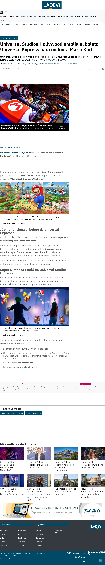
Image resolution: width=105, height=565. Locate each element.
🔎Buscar (93, 16)
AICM (48, 25)
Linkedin (39, 542)
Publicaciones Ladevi (59, 531)
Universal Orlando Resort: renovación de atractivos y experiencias (65, 466)
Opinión (77, 16)
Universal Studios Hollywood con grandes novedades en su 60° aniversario (40, 63)
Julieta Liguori (13, 147)
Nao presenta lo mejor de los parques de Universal (65, 491)
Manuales (24, 16)
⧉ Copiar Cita (86, 384)
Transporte (51, 16)
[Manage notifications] (100, 560)
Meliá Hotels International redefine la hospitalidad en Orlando (92, 492)
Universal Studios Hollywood (12, 413)
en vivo (95, 25)
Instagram (40, 538)
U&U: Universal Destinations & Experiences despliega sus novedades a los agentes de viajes (38, 494)
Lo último (11, 16)
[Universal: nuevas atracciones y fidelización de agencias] (12, 480)
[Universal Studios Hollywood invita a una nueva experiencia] (93, 453)
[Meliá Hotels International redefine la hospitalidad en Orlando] (93, 480)
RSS (84, 561)
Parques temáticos (34, 413)
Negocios (32, 16)
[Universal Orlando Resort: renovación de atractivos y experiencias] (66, 453)
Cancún (78, 25)
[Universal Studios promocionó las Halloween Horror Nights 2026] (12, 453)
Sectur (16, 25)
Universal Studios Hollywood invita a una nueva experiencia (92, 465)
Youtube (39, 545)
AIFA (71, 25)
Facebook (39, 534)
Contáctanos (80, 557)
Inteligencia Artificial (60, 25)
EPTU (17, 16)
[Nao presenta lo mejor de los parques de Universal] (66, 480)
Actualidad (4, 531)
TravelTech (41, 16)
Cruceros (69, 16)
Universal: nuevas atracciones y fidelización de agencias (12, 491)
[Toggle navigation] (5, 12)
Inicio (4, 38)
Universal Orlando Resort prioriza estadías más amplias (39, 465)
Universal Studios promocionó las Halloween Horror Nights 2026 (9, 466)
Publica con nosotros (76, 552)
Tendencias (61, 16)
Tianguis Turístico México (29, 25)
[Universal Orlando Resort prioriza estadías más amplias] (39, 453)
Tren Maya (87, 25)
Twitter (38, 531)
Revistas (85, 16)
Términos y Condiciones (9, 559)
